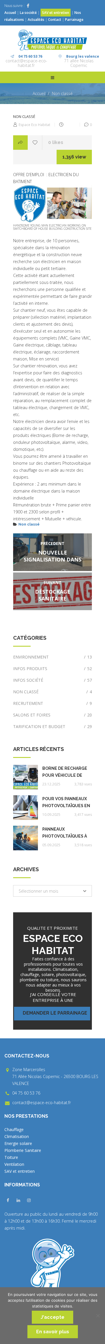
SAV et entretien (55, 12)
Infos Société (52, 680)
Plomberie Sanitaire (22, 1150)
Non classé (62, 93)
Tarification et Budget (52, 726)
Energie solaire (18, 1143)
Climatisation (16, 1136)
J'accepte (52, 1317)
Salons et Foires (52, 715)
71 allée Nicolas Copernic (79, 63)
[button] (52, 891)
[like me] (35, 142)
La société (28, 12)
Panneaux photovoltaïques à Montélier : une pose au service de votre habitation (66, 833)
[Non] (98, 1316)
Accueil (10, 12)
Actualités (36, 19)
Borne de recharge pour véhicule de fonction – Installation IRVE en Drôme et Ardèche (66, 772)
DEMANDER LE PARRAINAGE (55, 1013)
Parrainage (74, 19)
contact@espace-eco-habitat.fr (26, 63)
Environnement (52, 657)
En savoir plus (52, 1331)
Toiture (11, 1157)
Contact (54, 19)
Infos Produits (52, 668)
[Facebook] (28, 5)
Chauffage (14, 1129)
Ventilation (14, 1164)
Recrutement (52, 703)
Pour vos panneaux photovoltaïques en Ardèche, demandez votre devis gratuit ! (66, 802)
